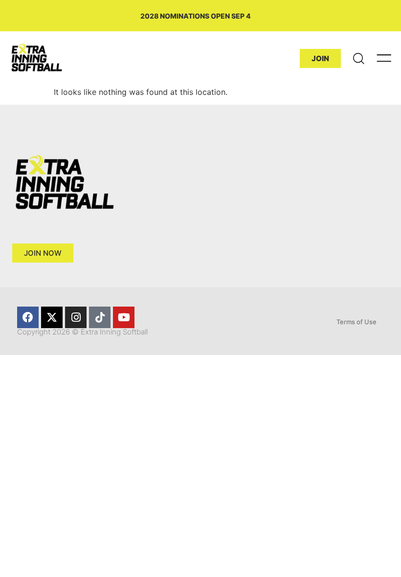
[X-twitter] (52, 317)
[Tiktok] (100, 317)
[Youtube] (123, 317)
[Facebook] (28, 317)
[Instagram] (76, 317)
